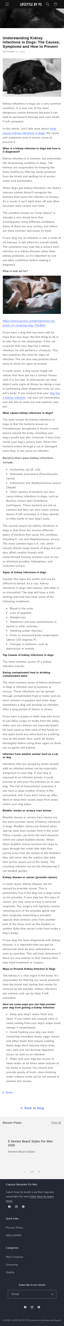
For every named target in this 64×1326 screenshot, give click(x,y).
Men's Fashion (14, 1257)
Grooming (12, 1264)
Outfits (10, 1272)
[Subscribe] (52, 1294)
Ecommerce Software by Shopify (45, 1320)
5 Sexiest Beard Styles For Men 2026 (30, 1143)
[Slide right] (39, 1172)
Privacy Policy (14, 1227)
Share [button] (9, 1092)
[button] (7, 4)
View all (56, 1122)
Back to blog (34, 1108)
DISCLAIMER (13, 1235)
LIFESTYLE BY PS (20, 1320)
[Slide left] (25, 1172)
